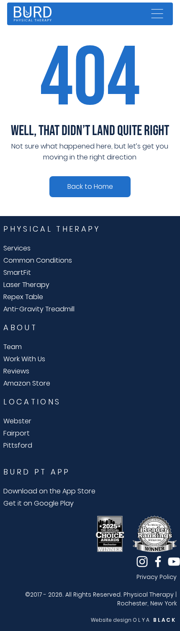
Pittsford (17, 445)
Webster (17, 421)
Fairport (16, 433)
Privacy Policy (156, 577)
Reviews (16, 371)
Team (12, 347)
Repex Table (23, 297)
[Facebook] (158, 561)
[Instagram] (142, 561)
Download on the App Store (49, 491)
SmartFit (17, 272)
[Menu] (157, 13)
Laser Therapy (26, 284)
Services (17, 248)
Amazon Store (26, 383)
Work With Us (24, 359)
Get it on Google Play (38, 503)
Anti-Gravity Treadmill (39, 309)
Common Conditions (37, 260)
